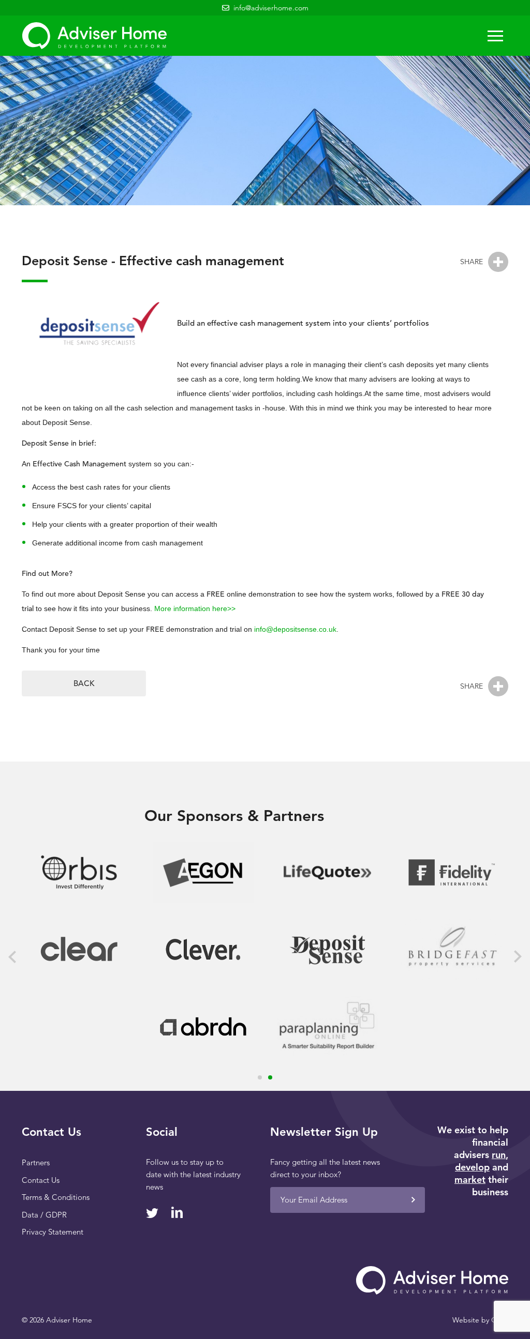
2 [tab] (270, 1077)
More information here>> (194, 608)
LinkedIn (177, 1212)
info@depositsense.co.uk (295, 629)
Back (83, 683)
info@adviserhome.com (270, 7)
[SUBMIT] (413, 1200)
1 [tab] (260, 1077)
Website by (480, 1320)
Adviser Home (94, 35)
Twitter (152, 1213)
